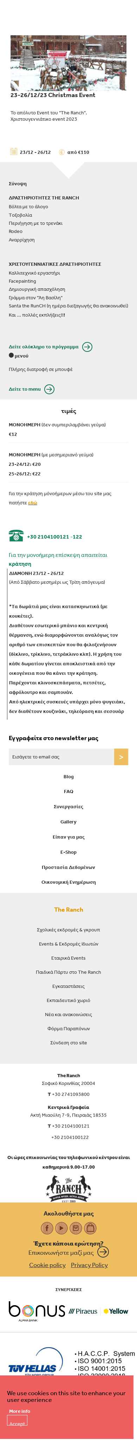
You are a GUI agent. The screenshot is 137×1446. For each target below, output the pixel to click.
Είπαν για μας (69, 837)
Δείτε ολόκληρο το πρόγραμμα (44, 346)
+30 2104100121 (48, 536)
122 (77, 536)
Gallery (68, 821)
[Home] (69, 1188)
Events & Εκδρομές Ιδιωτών (68, 944)
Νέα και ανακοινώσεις (68, 1014)
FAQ (68, 791)
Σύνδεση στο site (68, 1042)
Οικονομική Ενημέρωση (68, 882)
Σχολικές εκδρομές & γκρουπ (68, 929)
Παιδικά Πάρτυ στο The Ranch (68, 972)
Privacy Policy (89, 1264)
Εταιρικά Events (68, 958)
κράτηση (20, 563)
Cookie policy (47, 1264)
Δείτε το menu (25, 389)
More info (19, 1411)
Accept (17, 1423)
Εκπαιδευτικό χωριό (68, 1000)
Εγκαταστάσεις (68, 986)
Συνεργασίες (68, 806)
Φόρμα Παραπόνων (68, 1028)
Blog (69, 776)
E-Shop (68, 852)
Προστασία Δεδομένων (68, 867)
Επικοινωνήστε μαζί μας (61, 1252)
